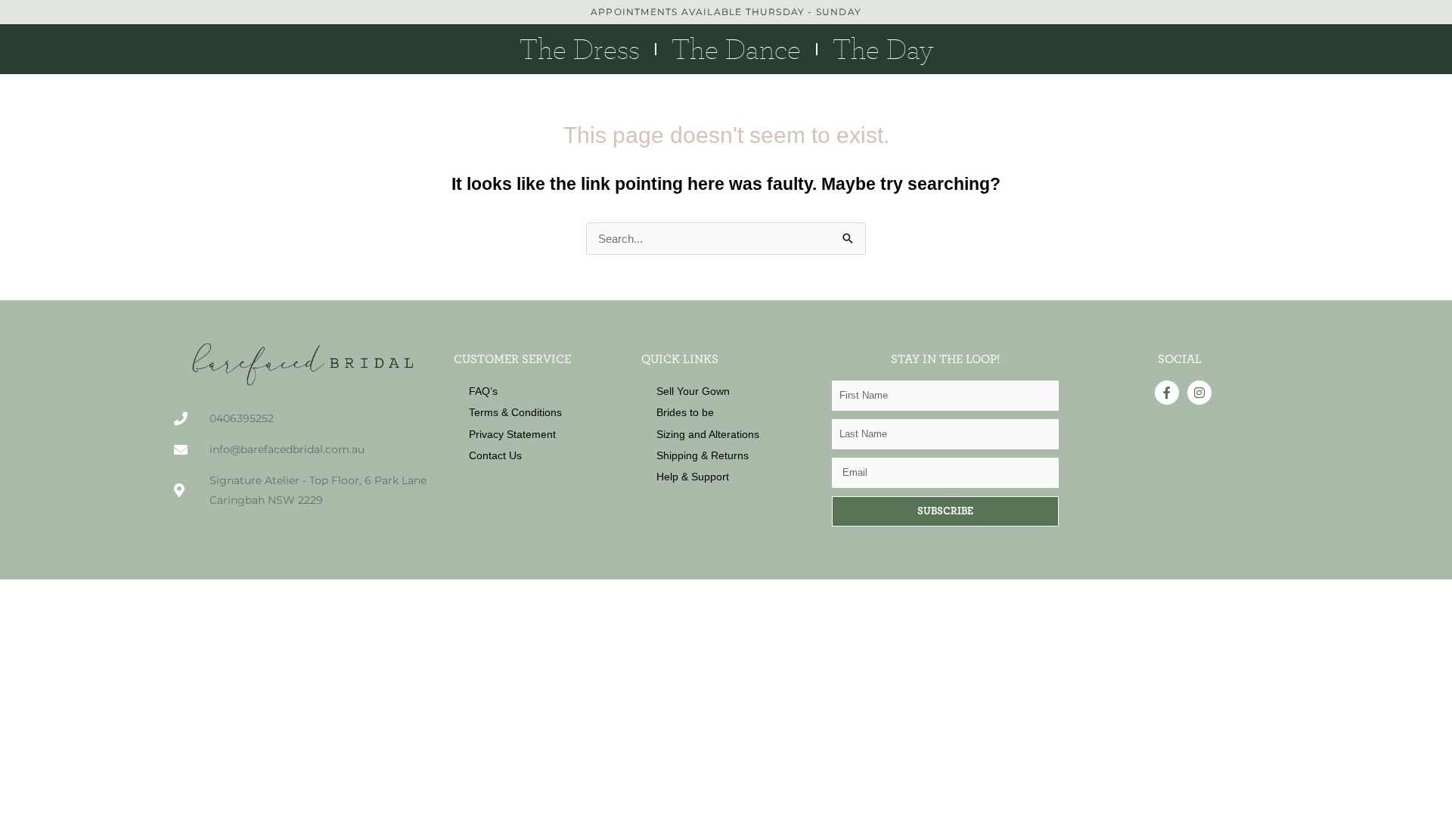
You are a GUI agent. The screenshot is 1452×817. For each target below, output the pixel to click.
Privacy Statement (512, 434)
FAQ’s (483, 391)
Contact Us (495, 455)
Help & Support (692, 477)
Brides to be (685, 412)
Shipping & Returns (702, 455)
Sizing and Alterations (707, 434)
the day (883, 49)
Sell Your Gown (693, 391)
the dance (736, 49)
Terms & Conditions (515, 412)
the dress (580, 49)
